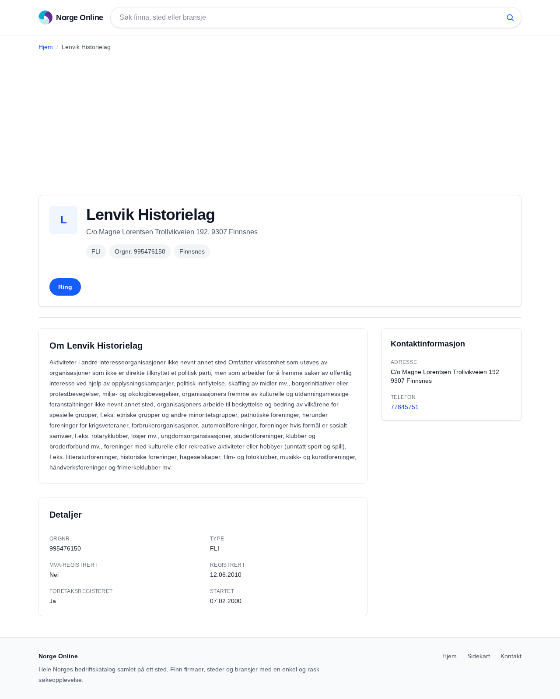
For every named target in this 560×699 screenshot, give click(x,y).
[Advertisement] (280, 119)
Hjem (45, 46)
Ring (65, 286)
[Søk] (510, 17)
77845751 (405, 406)
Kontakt (511, 656)
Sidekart (478, 656)
